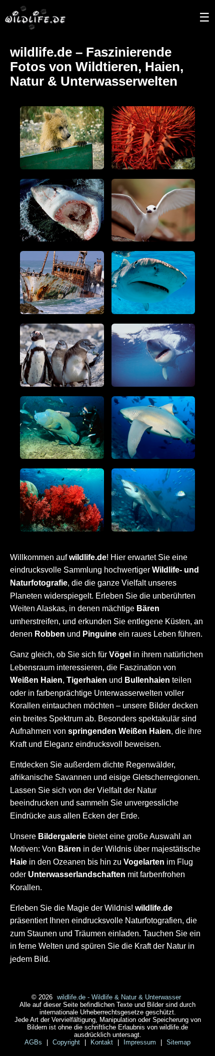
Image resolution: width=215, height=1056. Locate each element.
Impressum (141, 1042)
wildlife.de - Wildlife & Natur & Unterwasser (119, 997)
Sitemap (178, 1042)
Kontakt (102, 1042)
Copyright (67, 1042)
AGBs (34, 1042)
